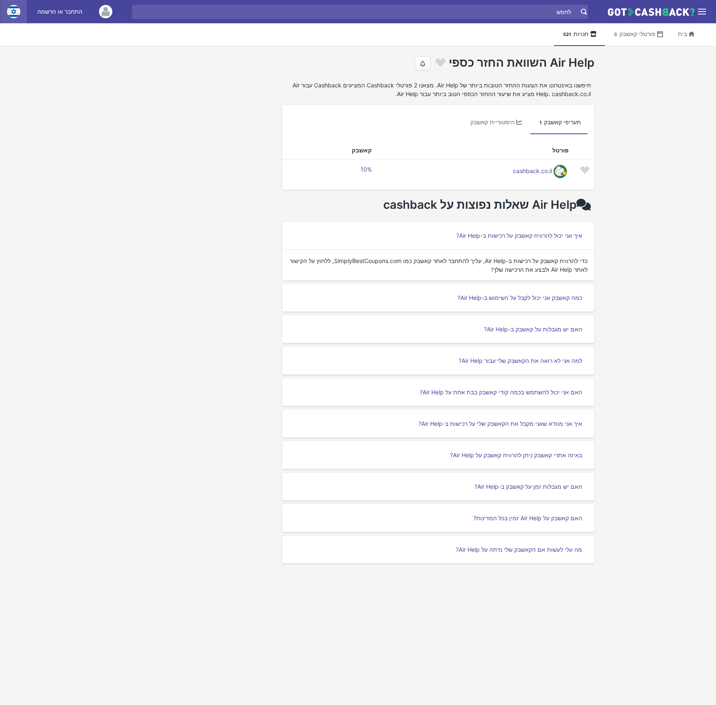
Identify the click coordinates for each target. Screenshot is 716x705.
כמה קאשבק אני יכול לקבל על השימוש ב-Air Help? (519, 297)
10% (366, 169)
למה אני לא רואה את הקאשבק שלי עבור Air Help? (520, 360)
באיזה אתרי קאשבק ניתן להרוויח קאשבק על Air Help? (516, 455)
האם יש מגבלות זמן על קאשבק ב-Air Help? (528, 486)
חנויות (575, 33)
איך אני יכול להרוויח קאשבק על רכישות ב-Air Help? (519, 235)
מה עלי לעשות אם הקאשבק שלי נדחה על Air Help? (519, 549)
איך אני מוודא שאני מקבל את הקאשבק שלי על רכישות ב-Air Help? (500, 423)
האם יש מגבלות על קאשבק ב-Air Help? (533, 329)
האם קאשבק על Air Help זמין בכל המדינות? (527, 518)
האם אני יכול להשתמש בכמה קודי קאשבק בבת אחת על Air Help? (501, 392)
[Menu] (702, 12)
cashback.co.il (532, 170)
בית (682, 33)
